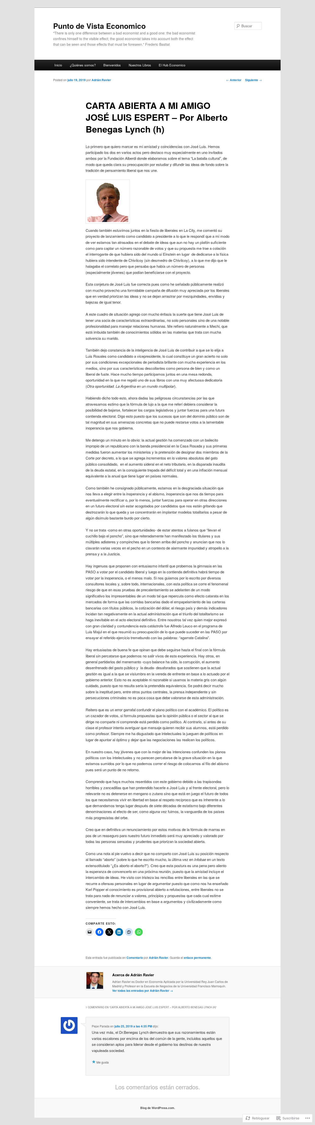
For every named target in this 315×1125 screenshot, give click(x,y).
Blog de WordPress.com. (157, 1108)
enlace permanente (197, 957)
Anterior (233, 80)
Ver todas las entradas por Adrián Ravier (142, 990)
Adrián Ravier (101, 80)
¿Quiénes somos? (83, 65)
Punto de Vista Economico (99, 25)
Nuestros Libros (140, 65)
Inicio (58, 65)
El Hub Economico (172, 65)
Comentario (134, 957)
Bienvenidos (112, 65)
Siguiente (253, 80)
